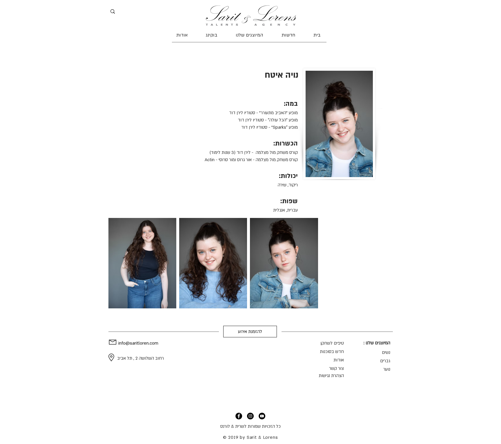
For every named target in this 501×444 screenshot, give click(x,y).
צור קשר (336, 368)
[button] (249, 35)
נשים (386, 352)
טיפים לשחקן (332, 343)
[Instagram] (250, 416)
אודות (338, 360)
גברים (385, 361)
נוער (386, 369)
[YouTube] (262, 416)
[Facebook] (238, 416)
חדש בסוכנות (332, 351)
